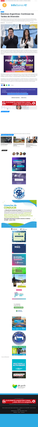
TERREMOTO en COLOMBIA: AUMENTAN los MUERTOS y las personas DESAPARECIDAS (17, 0)
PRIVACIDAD (15, 412)
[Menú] (0, 9)
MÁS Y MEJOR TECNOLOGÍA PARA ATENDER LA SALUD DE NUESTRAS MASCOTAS (18, 144)
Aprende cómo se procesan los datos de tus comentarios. (22, 133)
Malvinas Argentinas (16, 97)
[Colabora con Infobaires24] (19, 91)
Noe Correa (24, 97)
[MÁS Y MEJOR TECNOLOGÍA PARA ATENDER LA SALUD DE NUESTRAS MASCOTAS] (19, 140)
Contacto (19, 412)
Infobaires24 (23, 412)
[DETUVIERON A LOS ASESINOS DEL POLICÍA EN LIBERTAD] (6, 140)
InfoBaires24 (3, 22)
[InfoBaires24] (19, 5)
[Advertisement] (19, 420)
